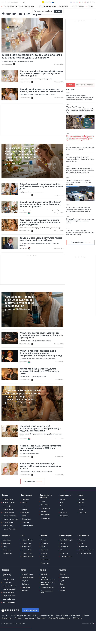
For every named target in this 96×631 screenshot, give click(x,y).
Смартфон (83, 512)
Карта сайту (41, 618)
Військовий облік (85, 553)
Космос (81, 502)
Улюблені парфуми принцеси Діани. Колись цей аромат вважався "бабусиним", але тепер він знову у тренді (41, 353)
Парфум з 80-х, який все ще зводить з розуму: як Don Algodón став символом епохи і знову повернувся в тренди (21, 154)
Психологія (7, 550)
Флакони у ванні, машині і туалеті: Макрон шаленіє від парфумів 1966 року (41, 239)
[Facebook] (70, 2)
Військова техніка (66, 556)
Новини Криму (8, 525)
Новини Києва (8, 499)
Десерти (63, 584)
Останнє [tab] (70, 85)
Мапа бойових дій (66, 540)
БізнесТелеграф (78, 6)
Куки (50, 11)
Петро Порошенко (9, 596)
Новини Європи (27, 540)
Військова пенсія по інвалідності (48, 583)
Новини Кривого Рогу (10, 519)
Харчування (7, 543)
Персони (5, 570)
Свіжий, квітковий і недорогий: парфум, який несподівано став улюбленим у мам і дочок (41, 186)
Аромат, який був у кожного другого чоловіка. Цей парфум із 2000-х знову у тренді (39, 371)
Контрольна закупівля (47, 6)
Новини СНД (26, 550)
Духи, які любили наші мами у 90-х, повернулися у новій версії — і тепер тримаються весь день (22, 395)
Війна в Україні (65, 536)
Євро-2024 (64, 512)
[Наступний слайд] (94, 6)
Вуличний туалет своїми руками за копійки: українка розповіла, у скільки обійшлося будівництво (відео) (80, 171)
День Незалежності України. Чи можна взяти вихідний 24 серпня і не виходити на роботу (79, 232)
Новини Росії (26, 546)
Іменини (25, 590)
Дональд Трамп (8, 579)
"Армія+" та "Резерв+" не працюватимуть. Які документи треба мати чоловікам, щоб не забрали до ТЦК (80, 110)
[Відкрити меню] (2, 2)
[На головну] (48, 2)
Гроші (43, 501)
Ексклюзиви (63, 6)
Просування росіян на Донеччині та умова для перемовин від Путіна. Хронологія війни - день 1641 (80, 138)
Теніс (62, 506)
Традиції (25, 581)
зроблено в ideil (88, 623)
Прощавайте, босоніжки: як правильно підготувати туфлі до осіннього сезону (80, 221)
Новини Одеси (8, 509)
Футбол (62, 499)
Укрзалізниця (45, 518)
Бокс (61, 502)
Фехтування (64, 516)
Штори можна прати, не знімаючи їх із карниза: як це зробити (80, 148)
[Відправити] (24, 2)
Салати (62, 587)
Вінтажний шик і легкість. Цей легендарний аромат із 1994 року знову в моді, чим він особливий (40, 428)
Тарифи (43, 511)
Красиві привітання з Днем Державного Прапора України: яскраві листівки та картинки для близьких (80, 97)
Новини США (26, 543)
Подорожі (44, 550)
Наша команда (29, 618)
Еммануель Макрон (9, 586)
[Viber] (73, 2)
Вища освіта (26, 519)
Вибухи (62, 543)
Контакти (18, 618)
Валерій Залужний (9, 589)
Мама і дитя (7, 540)
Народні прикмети (28, 577)
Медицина (25, 512)
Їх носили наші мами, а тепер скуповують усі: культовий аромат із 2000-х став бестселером (41, 448)
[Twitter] (82, 2)
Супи (62, 581)
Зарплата (25, 499)
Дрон (81, 509)
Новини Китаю (27, 553)
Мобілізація (83, 536)
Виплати (25, 506)
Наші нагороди (7, 618)
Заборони (25, 584)
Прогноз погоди (27, 525)
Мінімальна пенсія (47, 587)
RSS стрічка (77, 618)
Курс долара (45, 515)
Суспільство (26, 495)
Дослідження (7, 553)
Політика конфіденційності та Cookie (23, 615)
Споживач (44, 543)
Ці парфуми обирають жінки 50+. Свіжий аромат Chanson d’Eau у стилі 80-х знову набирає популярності (40, 204)
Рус (93, 2)
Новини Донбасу (9, 522)
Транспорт (44, 505)
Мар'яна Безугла (9, 599)
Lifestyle (43, 536)
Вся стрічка (70, 89)
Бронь (81, 543)
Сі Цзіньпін (7, 582)
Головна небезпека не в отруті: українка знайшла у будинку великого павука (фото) (80, 159)
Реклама (86, 615)
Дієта (5, 546)
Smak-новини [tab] (80, 85)
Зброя (62, 550)
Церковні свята (27, 574)
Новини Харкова (9, 502)
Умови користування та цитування (68, 615)
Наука (80, 495)
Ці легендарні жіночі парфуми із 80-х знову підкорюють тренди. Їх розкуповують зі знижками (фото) (41, 73)
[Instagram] (85, 2)
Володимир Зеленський (7, 575)
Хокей (62, 509)
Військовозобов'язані (86, 550)
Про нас (4, 615)
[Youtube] (79, 2)
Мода (43, 546)
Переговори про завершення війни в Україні (19, 6)
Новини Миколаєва (9, 529)
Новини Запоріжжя (9, 516)
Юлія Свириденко (9, 602)
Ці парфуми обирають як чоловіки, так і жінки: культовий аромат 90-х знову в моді (41, 90)
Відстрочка (83, 546)
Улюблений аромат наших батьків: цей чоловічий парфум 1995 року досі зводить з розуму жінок (41, 335)
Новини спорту (66, 495)
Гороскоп (44, 540)
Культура (44, 553)
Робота (24, 502)
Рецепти (62, 570)
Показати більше (29, 481)
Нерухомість (45, 508)
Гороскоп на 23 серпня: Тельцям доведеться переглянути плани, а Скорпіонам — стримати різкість (78, 209)
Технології (82, 499)
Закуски (63, 590)
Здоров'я (6, 536)
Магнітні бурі (45, 560)
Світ (22, 536)
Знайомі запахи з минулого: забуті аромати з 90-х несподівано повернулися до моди (40, 466)
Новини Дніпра (8, 506)
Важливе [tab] (90, 85)
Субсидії (25, 509)
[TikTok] (88, 2)
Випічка (62, 574)
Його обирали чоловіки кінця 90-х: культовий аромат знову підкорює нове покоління (19, 301)
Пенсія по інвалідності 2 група (48, 578)
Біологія (82, 506)
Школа (24, 516)
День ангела (26, 587)
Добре (58, 11)
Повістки (82, 540)
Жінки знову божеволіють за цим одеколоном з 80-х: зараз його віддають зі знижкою (32, 56)
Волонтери (64, 553)
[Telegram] (76, 2)
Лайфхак (44, 556)
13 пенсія (44, 574)
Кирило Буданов (8, 592)
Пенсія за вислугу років (47, 592)
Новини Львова (8, 512)
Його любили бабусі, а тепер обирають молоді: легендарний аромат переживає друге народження (40, 222)
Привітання (45, 563)
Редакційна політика (46, 615)
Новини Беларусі (28, 556)
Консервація (64, 577)
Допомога (25, 522)
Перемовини (64, 546)
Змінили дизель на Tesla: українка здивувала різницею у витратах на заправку (79, 182)
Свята (23, 570)
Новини (5, 495)
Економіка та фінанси (46, 496)
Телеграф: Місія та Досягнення (59, 618)
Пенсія (43, 570)
